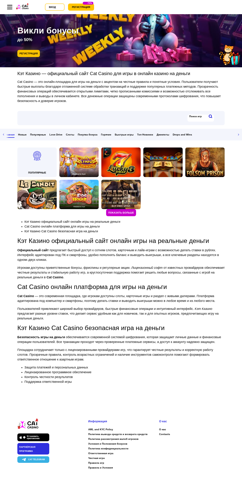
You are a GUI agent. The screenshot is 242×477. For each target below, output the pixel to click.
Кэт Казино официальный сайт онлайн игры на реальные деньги (72, 221)
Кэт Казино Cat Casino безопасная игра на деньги (61, 231)
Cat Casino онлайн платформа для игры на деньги (62, 226)
